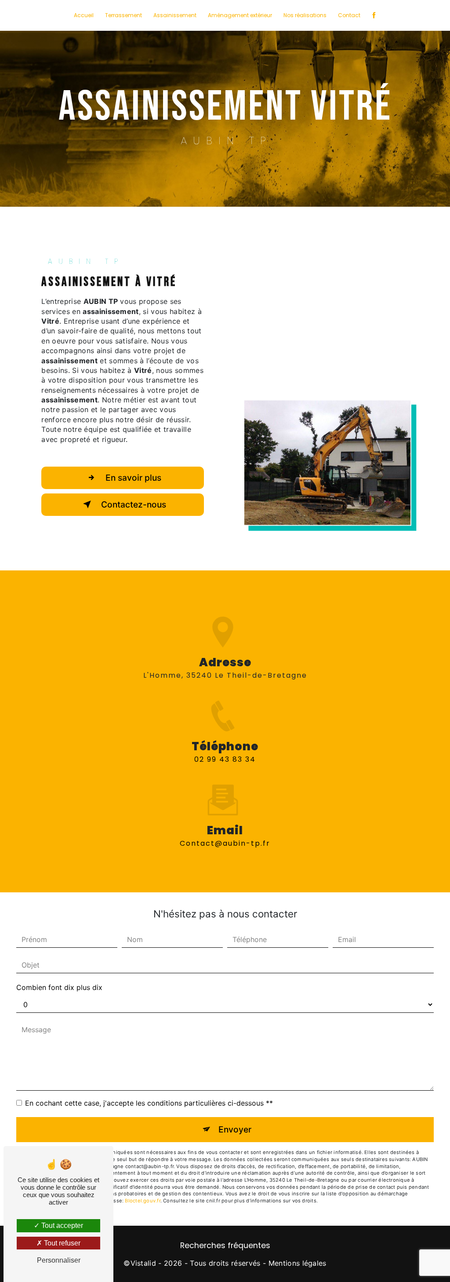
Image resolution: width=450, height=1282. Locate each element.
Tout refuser (61, 1243)
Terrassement (123, 15)
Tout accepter (61, 1225)
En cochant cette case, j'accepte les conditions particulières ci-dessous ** (149, 1103)
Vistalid (143, 1263)
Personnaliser (58, 1260)
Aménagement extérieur (240, 15)
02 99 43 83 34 (225, 759)
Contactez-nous (132, 504)
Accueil (84, 15)
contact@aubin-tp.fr (225, 843)
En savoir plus (132, 477)
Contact (349, 15)
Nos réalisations (305, 15)
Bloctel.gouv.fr (142, 1201)
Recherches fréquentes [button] (225, 1245)
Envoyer (234, 1129)
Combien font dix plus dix (59, 987)
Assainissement (174, 15)
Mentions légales (298, 1263)
